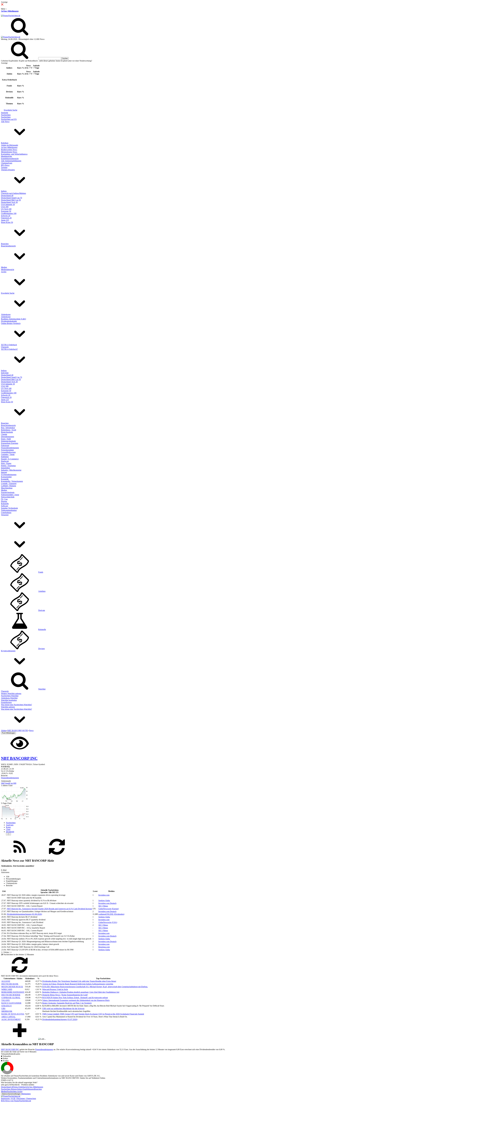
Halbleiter (5, 457)
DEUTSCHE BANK (9, 984)
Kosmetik (5, 479)
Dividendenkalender (9, 321)
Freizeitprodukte (7, 450)
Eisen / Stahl (6, 439)
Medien (4, 267)
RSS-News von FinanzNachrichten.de (16, 1101)
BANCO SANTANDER (11, 1003)
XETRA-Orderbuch (9, 345)
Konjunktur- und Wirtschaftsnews (14, 154)
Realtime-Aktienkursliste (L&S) (13, 319)
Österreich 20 (6, 218)
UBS (3, 1008)
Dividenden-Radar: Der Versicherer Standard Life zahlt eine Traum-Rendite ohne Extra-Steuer (79, 981)
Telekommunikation (9, 510)
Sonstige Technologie (9, 508)
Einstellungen (6, 702)
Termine (4, 167)
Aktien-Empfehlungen (25, 1089)
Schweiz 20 (5, 216)
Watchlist (41, 689)
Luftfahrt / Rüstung (8, 486)
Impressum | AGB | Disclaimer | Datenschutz (18, 1098)
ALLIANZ (5, 981)
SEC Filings (103, 906)
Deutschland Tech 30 (9, 202)
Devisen (41, 649)
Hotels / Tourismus (8, 466)
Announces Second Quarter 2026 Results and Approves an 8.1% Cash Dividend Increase (49, 909)
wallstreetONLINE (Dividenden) (111, 914)
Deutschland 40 (7, 195)
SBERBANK (6, 1011)
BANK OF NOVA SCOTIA (12, 1014)
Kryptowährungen (8, 651)
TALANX (5, 1000)
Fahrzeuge (5, 445)
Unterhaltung (6, 512)
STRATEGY (6, 1006)
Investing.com (103, 895)
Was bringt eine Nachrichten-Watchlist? (16, 705)
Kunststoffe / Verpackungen (12, 481)
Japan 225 (5, 220)
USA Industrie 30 (8, 204)
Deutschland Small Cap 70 (11, 198)
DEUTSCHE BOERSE (10, 995)
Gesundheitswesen (8, 452)
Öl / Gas (4, 499)
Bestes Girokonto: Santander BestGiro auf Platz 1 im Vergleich (67, 1003)
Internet (4, 472)
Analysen (9, 825)
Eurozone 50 (6, 211)
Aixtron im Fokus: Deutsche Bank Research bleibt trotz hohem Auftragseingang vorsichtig (77, 984)
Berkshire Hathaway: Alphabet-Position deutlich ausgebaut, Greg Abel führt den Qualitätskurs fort (80, 992)
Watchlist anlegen (8, 707)
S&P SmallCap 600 (8, 783)
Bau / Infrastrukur (8, 428)
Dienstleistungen (7, 437)
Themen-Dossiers (8, 170)
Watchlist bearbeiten (9, 700)
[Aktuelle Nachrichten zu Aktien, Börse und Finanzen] (10, 16)
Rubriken (4, 143)
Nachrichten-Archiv (15, 1091)
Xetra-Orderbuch (20, 1087)
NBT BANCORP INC (10, 1049)
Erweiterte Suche (10, 110)
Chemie (4, 434)
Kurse (8, 827)
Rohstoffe (5, 504)
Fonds (40, 572)
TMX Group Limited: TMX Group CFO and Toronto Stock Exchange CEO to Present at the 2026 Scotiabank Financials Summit (93, 1014)
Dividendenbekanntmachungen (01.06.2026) (24, 914)
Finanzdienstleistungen (10, 448)
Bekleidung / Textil (8, 430)
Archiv (3, 272)
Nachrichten (6, 115)
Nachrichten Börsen (9, 1089)
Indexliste (5, 373)
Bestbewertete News (9, 150)
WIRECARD (6, 989)
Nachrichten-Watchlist (9, 696)
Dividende (10, 832)
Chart (8, 829)
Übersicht (5, 347)
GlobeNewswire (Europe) (108, 909)
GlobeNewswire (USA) (107, 922)
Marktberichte (6, 156)
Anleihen (41, 591)
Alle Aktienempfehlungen (11, 161)
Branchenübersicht (8, 246)
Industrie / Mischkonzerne (11, 470)
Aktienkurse (6, 314)
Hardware (5, 461)
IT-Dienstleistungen (8, 474)
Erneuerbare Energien (9, 443)
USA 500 (4, 207)
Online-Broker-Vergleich (10, 323)
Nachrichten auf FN (9, 119)
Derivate (41, 610)
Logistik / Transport (8, 483)
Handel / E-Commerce (10, 459)
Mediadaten (26, 1094)
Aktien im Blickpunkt (9, 145)
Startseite (4, 113)
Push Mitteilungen (8, 733)
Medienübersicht (7, 269)
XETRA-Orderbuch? (9, 349)
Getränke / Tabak (8, 454)
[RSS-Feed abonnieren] (19, 855)
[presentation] (7, 834)
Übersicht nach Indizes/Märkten (13, 193)
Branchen (5, 244)
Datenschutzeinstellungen (11, 1094)
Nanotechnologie (7, 492)
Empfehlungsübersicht (10, 159)
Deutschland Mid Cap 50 (11, 200)
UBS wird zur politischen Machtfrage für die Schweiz (63, 1008)
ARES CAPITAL (8, 1017)
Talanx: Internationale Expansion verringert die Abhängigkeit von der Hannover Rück (76, 1000)
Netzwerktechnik (7, 497)
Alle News (5, 122)
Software (4, 506)
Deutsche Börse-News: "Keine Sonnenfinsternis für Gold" (65, 995)
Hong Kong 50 (7, 222)
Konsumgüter (6, 477)
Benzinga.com (104, 947)
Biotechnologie (7, 432)
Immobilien (5, 468)
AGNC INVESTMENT (11, 1019)
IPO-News (5, 165)
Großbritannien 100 (8, 213)
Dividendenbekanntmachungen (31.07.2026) (59, 1019)
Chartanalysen (6, 163)
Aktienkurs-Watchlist (9, 698)
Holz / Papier (6, 463)
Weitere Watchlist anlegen (11, 693)
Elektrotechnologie (8, 441)
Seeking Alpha (104, 900)
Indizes (4, 191)
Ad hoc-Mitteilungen (9, 11)
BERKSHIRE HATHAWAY (12, 992)
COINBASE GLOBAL (10, 998)
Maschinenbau (6, 488)
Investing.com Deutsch (107, 903)
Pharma (4, 501)
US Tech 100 (6, 209)
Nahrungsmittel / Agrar (10, 495)
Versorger (5, 515)
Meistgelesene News (9, 152)
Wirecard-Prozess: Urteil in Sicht (55, 989)
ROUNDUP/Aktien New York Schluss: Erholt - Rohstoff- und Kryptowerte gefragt (75, 998)
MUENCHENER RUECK (12, 987)
